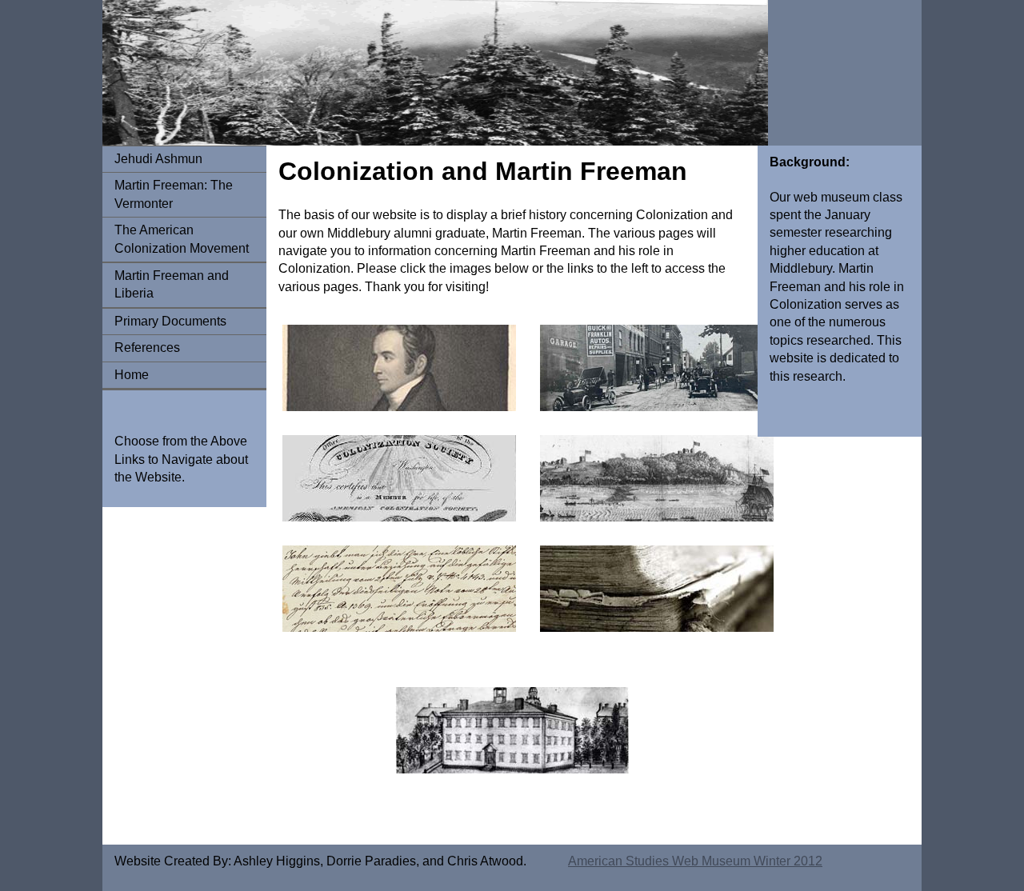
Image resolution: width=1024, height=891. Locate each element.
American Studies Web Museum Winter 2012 (695, 861)
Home (131, 375)
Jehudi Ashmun (158, 159)
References (147, 347)
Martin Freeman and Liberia (171, 284)
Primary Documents (170, 321)
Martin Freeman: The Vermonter (173, 194)
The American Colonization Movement (181, 238)
